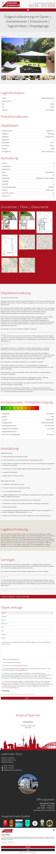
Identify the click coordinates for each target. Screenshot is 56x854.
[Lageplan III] (9, 272)
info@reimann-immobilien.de (13, 770)
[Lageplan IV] (27, 272)
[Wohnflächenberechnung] (9, 256)
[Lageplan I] (27, 249)
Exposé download (22, 597)
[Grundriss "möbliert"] (9, 229)
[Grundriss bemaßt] (44, 233)
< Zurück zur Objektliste (8, 597)
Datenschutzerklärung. (45, 678)
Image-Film (21, 670)
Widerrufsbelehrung (16, 668)
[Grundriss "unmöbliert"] (27, 229)
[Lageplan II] (44, 249)
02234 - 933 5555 (9, 766)
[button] (53, 37)
